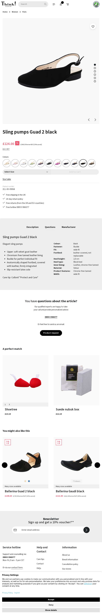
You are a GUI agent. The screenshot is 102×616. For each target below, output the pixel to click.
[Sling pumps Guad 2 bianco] (24, 163)
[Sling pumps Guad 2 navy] (75, 163)
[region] (51, 71)
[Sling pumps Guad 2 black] (51, 71)
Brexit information (70, 559)
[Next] (95, 120)
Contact (40, 563)
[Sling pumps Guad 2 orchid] (58, 163)
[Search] (45, 4)
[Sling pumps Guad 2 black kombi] (41, 163)
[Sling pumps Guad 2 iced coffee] (7, 163)
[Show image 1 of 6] (95, 65)
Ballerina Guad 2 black (20, 491)
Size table (7, 179)
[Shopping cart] (68, 4)
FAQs (39, 568)
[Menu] (54, 4)
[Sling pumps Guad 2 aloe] (32, 163)
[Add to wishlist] (93, 26)
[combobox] (30, 4)
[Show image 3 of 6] (95, 71)
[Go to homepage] (8, 4)
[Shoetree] (25, 380)
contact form (17, 567)
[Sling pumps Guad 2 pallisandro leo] (92, 163)
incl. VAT (6, 149)
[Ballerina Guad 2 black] (25, 462)
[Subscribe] (86, 530)
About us (66, 554)
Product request (51, 332)
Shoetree (11, 409)
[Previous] (89, 120)
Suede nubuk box (67, 409)
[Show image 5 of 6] (95, 78)
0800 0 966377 (51, 317)
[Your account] (61, 4)
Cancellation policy (70, 564)
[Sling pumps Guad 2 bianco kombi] (15, 163)
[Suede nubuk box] (76, 380)
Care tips (40, 559)
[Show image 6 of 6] (95, 81)
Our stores (66, 568)
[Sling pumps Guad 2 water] (66, 163)
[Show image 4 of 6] (95, 75)
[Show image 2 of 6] (95, 68)
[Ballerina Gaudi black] (76, 462)
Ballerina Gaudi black (70, 491)
